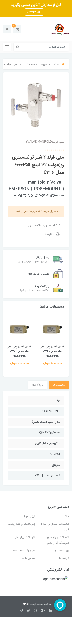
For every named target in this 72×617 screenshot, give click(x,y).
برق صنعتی (62, 550)
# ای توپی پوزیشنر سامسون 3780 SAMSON (19, 351)
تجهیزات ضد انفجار (23, 550)
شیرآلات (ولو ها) (25, 537)
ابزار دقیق (29, 516)
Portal (25, 604)
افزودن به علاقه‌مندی (42, 225)
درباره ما (64, 558)
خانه (66, 516)
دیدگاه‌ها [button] (37, 385)
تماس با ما (28, 558)
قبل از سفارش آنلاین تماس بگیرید (36, 5)
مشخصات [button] (59, 385)
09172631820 (34, 12)
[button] (17, 29)
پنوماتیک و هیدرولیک (21, 524)
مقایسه (50, 234)
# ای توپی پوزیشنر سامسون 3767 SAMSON (52, 351)
